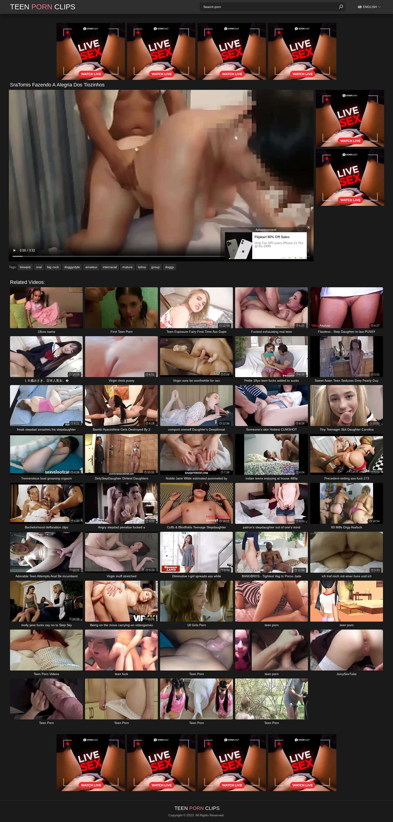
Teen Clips (42, 7)
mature (127, 267)
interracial (110, 267)
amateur (91, 267)
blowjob (25, 267)
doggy (169, 267)
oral (39, 267)
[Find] (340, 6)
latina (142, 267)
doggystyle (72, 267)
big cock (53, 267)
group (155, 267)
